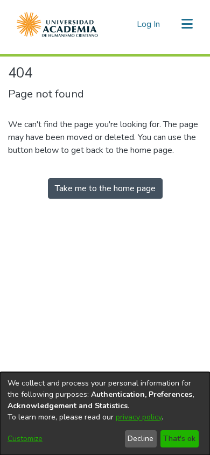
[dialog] (105, 413)
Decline (140, 438)
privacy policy (139, 417)
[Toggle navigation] (187, 24)
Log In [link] (149, 24)
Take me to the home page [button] (105, 188)
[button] (57, 24)
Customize (25, 438)
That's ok (179, 438)
